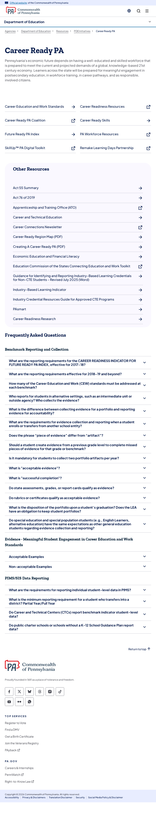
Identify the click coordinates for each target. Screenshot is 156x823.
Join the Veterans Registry (22, 743)
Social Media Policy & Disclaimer (105, 797)
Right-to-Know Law (18, 781)
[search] (138, 11)
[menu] (147, 11)
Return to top (137, 649)
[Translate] (129, 11)
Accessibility (12, 797)
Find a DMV (12, 729)
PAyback (11, 750)
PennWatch (12, 774)
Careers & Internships (19, 768)
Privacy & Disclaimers (34, 797)
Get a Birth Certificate (19, 736)
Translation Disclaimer (60, 797)
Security (80, 797)
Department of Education (24, 22)
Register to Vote (15, 723)
